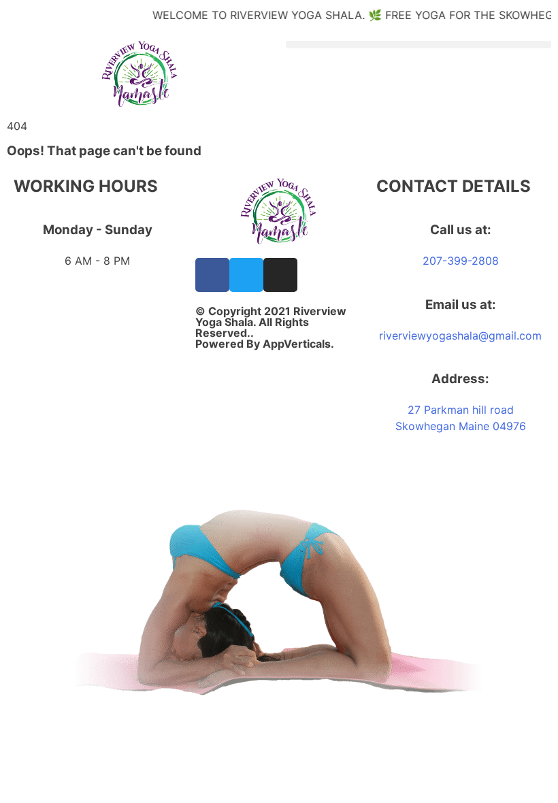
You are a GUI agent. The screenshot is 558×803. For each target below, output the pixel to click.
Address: (460, 379)
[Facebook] (212, 275)
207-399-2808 (461, 260)
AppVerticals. (298, 343)
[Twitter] (246, 275)
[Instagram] (280, 275)
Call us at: (460, 229)
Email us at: (460, 304)
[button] (418, 44)
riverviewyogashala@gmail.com (460, 335)
